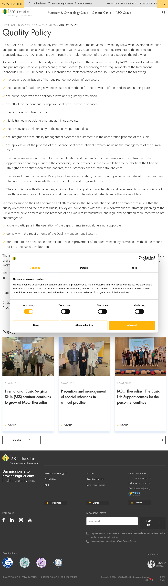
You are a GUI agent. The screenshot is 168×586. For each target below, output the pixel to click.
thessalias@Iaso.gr (142, 488)
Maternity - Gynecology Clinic (57, 473)
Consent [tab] (35, 267)
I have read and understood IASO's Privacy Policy (113, 541)
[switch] (65, 311)
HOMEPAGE (9, 25)
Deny (36, 325)
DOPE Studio (163, 578)
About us (90, 473)
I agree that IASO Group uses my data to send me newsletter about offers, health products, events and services (128, 535)
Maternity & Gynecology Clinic (68, 12)
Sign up (148, 523)
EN (161, 4)
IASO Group (123, 12)
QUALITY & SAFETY (46, 25)
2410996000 (14, 4)
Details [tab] (84, 267)
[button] (69, 577)
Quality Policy (10, 577)
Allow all (132, 325)
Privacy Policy (29, 577)
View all (17, 440)
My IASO (112, 3)
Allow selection (84, 325)
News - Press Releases (95, 485)
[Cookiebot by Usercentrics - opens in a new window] (141, 258)
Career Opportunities (95, 479)
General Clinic (101, 12)
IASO (46, 485)
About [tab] (133, 267)
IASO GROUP (25, 25)
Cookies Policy (49, 577)
